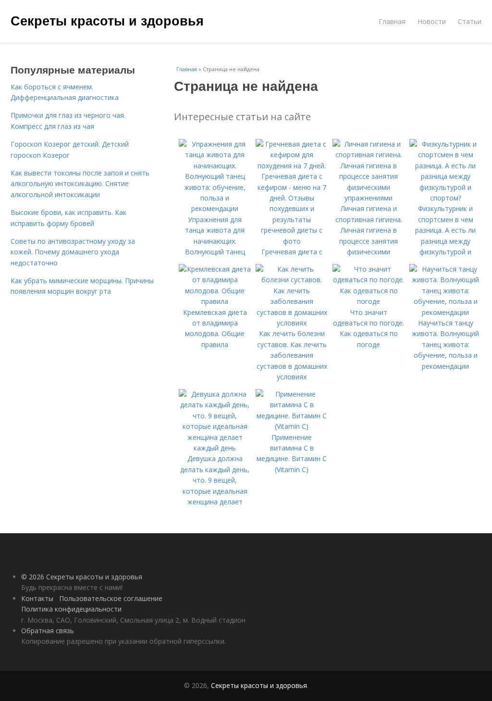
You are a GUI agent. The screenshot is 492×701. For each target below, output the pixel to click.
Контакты (37, 598)
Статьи (469, 21)
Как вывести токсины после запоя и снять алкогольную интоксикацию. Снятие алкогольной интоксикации (80, 183)
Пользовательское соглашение (110, 598)
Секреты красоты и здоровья (107, 20)
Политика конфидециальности (71, 608)
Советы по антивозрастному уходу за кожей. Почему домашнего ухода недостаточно (73, 252)
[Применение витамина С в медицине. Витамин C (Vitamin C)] (292, 426)
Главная (392, 21)
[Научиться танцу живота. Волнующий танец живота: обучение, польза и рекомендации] (445, 312)
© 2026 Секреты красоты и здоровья (81, 576)
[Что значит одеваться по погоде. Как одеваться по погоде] (368, 301)
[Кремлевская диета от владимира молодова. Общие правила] (215, 301)
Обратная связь (47, 630)
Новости (432, 21)
